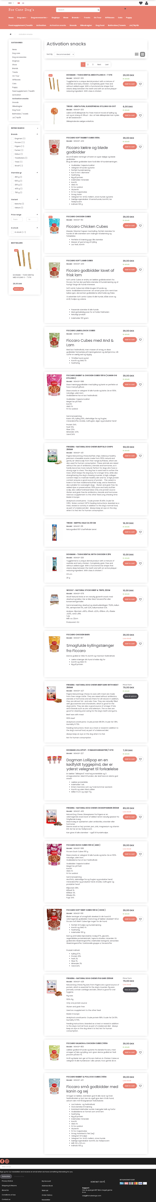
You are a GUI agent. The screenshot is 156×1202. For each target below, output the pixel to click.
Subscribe (6, 1176)
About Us (5, 1190)
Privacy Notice (7, 1181)
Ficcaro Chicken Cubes (78, 216)
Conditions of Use (9, 1195)
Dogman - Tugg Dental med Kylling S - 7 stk (23, 276)
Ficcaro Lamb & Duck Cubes (80, 330)
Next (99, 64)
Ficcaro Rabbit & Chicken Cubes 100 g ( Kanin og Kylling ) (91, 376)
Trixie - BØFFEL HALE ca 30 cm (81, 523)
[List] (142, 54)
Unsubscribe (19, 1176)
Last (107, 64)
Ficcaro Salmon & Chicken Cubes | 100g (87, 1043)
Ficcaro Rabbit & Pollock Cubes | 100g (86, 1077)
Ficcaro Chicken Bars (78, 634)
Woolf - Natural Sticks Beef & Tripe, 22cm (88, 590)
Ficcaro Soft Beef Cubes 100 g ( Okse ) (86, 910)
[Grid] (136, 54)
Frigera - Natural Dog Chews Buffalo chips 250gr (89, 448)
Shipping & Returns (9, 1186)
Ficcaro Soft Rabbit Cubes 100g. (83, 137)
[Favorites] (140, 3)
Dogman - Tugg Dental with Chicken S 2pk (88, 554)
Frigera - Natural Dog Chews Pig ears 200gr (89, 978)
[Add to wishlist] (140, 83)
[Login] (146, 3)
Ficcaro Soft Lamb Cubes (79, 260)
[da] (18, 3)
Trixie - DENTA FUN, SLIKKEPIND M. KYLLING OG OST (91, 106)
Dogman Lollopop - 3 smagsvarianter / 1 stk (90, 750)
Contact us (6, 1199)
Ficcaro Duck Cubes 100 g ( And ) (83, 845)
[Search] (98, 10)
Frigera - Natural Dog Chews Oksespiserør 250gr (92, 808)
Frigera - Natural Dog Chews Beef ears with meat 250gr (92, 686)
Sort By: (50, 54)
